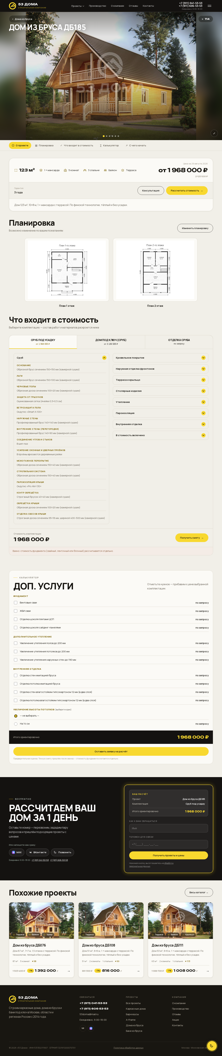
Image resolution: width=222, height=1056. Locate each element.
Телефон (86, 539)
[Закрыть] (141, 487)
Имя (83, 524)
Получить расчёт (111, 558)
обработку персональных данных (123, 567)
